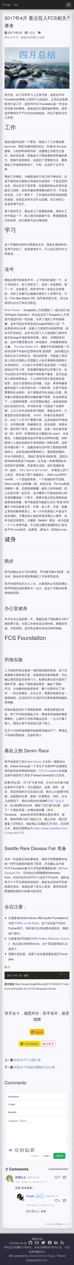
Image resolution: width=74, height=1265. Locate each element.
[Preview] (32, 1150)
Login (46, 1156)
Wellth (37, 415)
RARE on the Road (27, 923)
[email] (37, 1243)
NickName (13, 1096)
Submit (59, 1156)
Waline (59, 1224)
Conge (6, 4)
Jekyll (32, 1256)
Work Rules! (12, 310)
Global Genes (33, 761)
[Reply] (64, 1177)
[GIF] (22, 1150)
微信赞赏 (48, 1044)
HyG (44, 1260)
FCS (33, 679)
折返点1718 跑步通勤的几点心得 (34, 1067)
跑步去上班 (29, 583)
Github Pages (47, 1256)
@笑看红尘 (32, 1211)
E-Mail (12, 1104)
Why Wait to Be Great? (34, 470)
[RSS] (62, 1243)
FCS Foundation (49, 771)
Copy (65, 974)
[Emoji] (16, 1150)
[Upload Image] (27, 1150)
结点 (32, 32)
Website (12, 1112)
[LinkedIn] (56, 1243)
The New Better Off (26, 346)
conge (30, 1196)
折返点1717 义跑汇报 (27, 1060)
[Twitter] (43, 1243)
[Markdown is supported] (11, 1150)
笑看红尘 (20, 1177)
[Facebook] (50, 1243)
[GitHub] (30, 1243)
